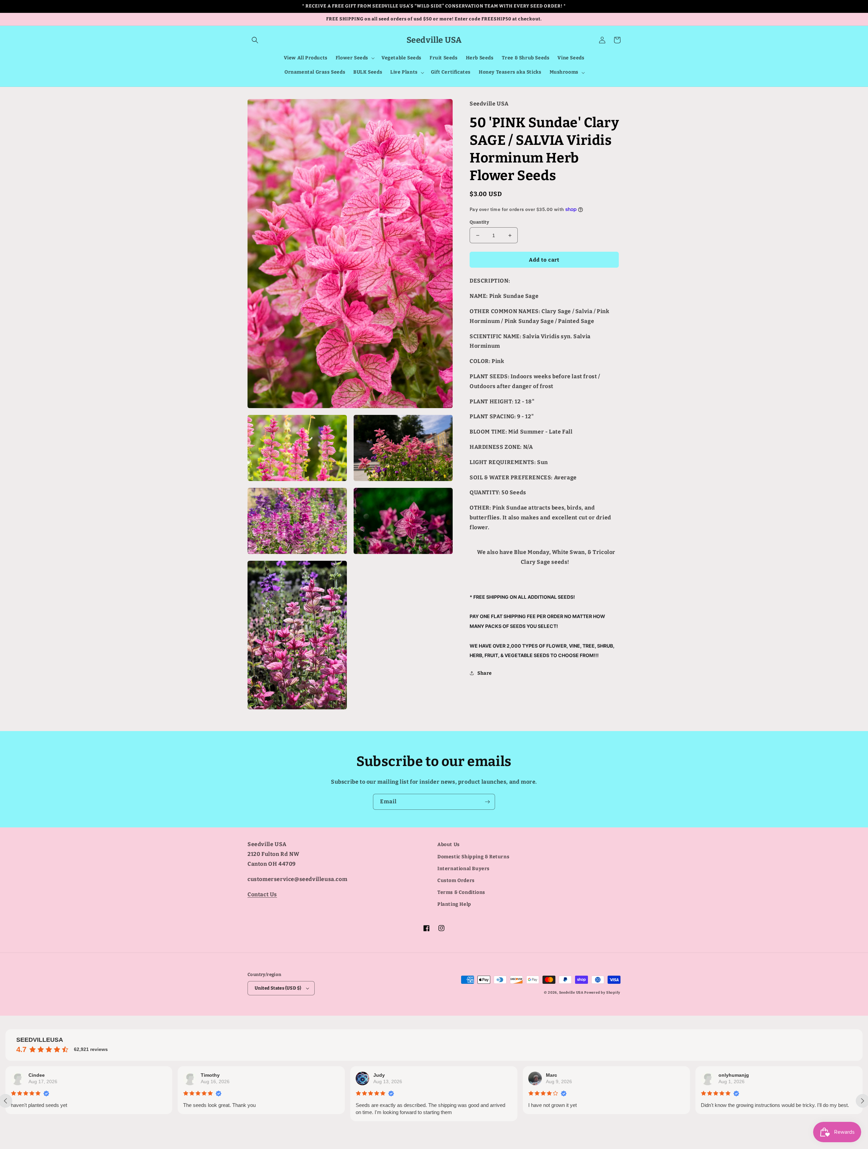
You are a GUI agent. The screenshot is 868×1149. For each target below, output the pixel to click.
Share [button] (484, 673)
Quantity (479, 222)
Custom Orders (456, 880)
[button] (255, 40)
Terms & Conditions (461, 892)
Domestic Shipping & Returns (473, 857)
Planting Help (454, 904)
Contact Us (262, 894)
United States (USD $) (278, 988)
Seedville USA (571, 993)
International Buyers (463, 869)
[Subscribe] (487, 802)
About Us (448, 844)
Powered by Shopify (602, 993)
